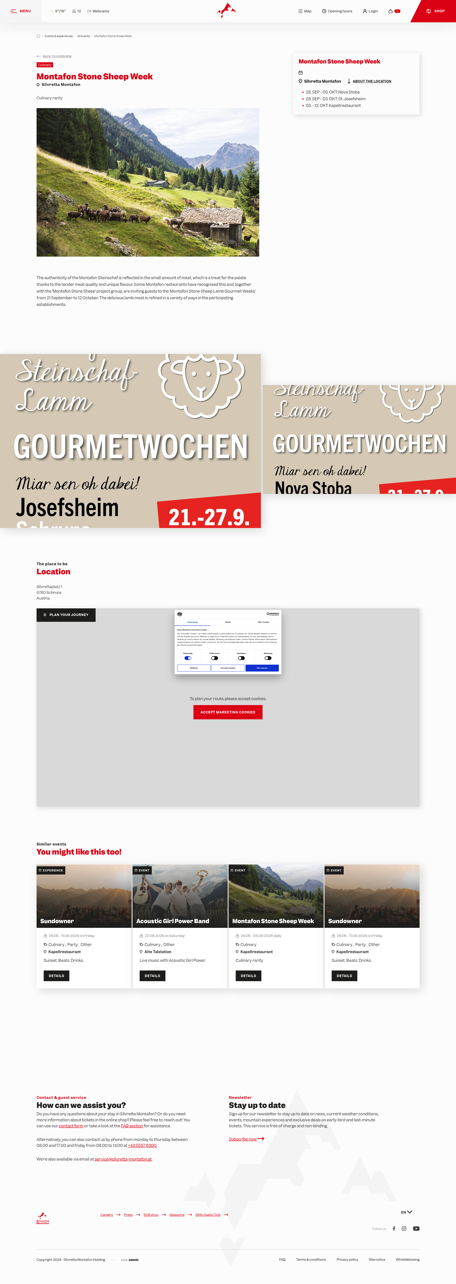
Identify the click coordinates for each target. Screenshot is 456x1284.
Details (56, 976)
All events (83, 36)
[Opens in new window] (130, 1260)
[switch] (214, 658)
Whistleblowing (408, 1259)
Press (128, 1215)
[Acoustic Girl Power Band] (180, 926)
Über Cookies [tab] (263, 622)
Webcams (101, 11)
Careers (106, 1215)
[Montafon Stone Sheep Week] (275, 926)
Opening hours (340, 11)
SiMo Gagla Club (208, 1215)
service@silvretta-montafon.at (123, 1159)
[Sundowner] (84, 926)
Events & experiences (59, 36)
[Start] (38, 36)
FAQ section (132, 1125)
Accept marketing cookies (228, 712)
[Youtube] (416, 1228)
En (404, 1212)
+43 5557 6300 (142, 1145)
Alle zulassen (262, 668)
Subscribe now (243, 1139)
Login (373, 11)
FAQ (282, 1259)
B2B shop (151, 1215)
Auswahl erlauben (228, 668)
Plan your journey (69, 615)
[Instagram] (404, 1228)
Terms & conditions (311, 1259)
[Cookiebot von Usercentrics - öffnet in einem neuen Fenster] (268, 614)
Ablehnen (194, 668)
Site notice (377, 1259)
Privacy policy (347, 1259)
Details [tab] (228, 622)
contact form (71, 1125)
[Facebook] (394, 1228)
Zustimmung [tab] (192, 622)
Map (307, 11)
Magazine (177, 1215)
